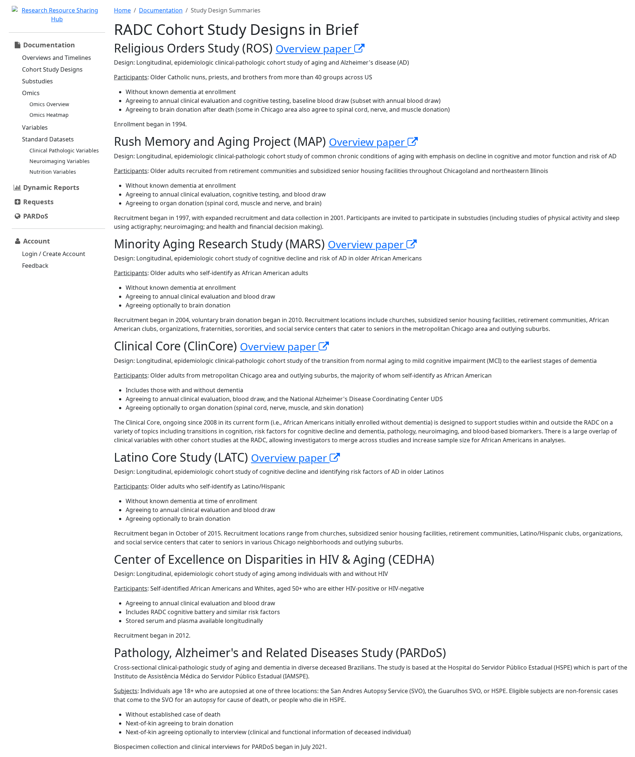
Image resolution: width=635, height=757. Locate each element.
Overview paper (315, 48)
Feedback (35, 266)
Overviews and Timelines (56, 58)
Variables (35, 127)
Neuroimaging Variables (59, 161)
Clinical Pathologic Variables (64, 150)
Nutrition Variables (52, 171)
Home (122, 10)
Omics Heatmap (49, 114)
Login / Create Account (53, 254)
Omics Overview (49, 104)
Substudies (37, 81)
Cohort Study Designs (52, 69)
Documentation (161, 10)
